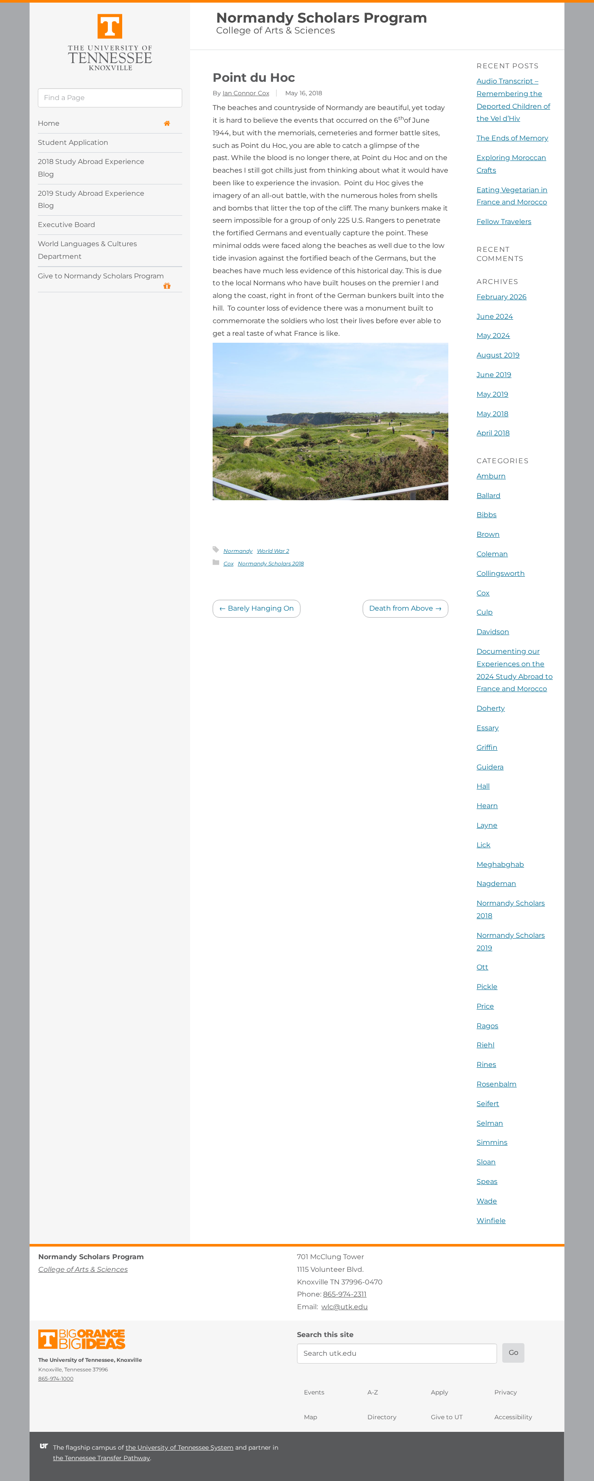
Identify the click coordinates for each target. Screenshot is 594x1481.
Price (485, 1006)
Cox (229, 563)
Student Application (73, 142)
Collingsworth (501, 573)
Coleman (492, 554)
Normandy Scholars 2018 (271, 563)
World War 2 (273, 551)
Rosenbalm (497, 1084)
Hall (483, 786)
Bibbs (487, 515)
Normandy (238, 551)
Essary (488, 728)
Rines (486, 1064)
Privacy (505, 1392)
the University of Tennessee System (180, 1447)
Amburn (491, 476)
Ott (482, 967)
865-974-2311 (345, 1294)
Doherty (491, 708)
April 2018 (493, 433)
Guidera (490, 767)
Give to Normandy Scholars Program (101, 276)
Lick (484, 845)
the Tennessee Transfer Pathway (101, 1458)
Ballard (489, 495)
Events (314, 1392)
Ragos (487, 1026)
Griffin (487, 747)
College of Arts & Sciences (275, 30)
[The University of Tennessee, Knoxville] (110, 41)
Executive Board (66, 225)
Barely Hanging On (256, 608)
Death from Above (405, 608)
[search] (110, 97)
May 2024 (493, 335)
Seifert (488, 1104)
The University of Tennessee (87, 1341)
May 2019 (492, 394)
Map (310, 1417)
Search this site (325, 1335)
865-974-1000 (55, 1378)
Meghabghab (500, 864)
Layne (487, 825)
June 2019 (494, 375)
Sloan (486, 1162)
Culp (485, 612)
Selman (490, 1123)
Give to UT (447, 1417)
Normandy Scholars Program (321, 18)
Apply (439, 1392)
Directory (382, 1417)
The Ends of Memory (512, 138)
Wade (487, 1201)
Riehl (485, 1045)
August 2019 (498, 355)
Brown (488, 534)
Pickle (487, 987)
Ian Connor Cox (246, 93)
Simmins (492, 1142)
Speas (487, 1181)
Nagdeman (496, 883)
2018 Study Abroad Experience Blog (91, 167)
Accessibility (513, 1417)
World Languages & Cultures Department (87, 250)
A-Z (372, 1392)
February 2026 (502, 297)
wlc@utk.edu (344, 1307)
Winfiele (491, 1221)
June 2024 (495, 316)
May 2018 (492, 414)
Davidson (493, 632)
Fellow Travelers (504, 221)
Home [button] (49, 123)
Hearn (487, 806)
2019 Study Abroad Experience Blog (91, 199)
